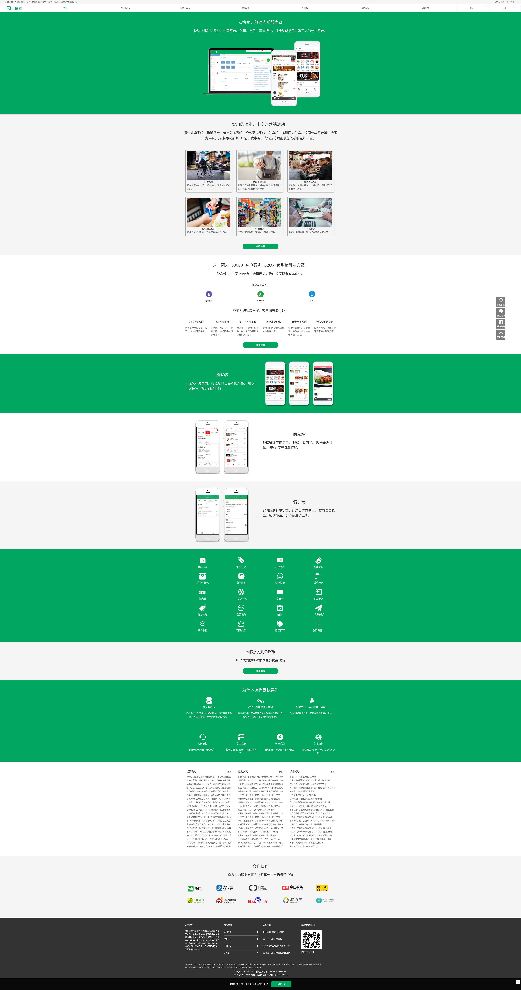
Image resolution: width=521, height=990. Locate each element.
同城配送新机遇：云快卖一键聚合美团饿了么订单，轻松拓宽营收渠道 (216, 813)
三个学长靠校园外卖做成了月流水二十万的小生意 (259, 795)
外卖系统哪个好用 (208, 964)
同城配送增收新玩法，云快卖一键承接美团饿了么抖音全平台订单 (214, 784)
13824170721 (261, 984)
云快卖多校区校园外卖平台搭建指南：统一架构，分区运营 (211, 842)
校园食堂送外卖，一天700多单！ (304, 795)
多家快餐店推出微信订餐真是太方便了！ (307, 842)
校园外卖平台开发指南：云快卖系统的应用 (308, 784)
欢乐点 (227, 953)
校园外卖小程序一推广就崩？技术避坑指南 (256, 809)
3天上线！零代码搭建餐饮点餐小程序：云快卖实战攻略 (210, 835)
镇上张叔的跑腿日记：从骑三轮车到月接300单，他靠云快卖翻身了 (266, 842)
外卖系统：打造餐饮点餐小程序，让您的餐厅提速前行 (312, 787)
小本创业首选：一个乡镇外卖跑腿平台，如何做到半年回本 (262, 846)
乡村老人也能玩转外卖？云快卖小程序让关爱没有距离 (261, 784)
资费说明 (305, 8)
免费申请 (260, 671)
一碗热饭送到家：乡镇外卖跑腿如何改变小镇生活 (259, 806)
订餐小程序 (256, 967)
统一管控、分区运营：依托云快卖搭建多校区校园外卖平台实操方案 (215, 787)
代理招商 (425, 8)
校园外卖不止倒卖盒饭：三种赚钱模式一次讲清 (258, 831)
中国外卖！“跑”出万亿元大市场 (303, 776)
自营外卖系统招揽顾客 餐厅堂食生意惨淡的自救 (310, 802)
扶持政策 (365, 8)
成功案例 (245, 8)
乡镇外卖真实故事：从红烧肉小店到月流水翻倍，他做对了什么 (264, 828)
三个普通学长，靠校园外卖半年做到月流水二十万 (259, 839)
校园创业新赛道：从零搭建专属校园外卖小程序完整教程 (210, 820)
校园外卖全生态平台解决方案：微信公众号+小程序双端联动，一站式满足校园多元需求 (223, 802)
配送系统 (263, 964)
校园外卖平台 (239, 964)
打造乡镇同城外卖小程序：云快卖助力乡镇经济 (310, 780)
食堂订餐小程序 (274, 964)
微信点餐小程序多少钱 (216, 967)
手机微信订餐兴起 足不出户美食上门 (305, 846)
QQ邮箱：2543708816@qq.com (277, 952)
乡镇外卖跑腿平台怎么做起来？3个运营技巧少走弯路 (260, 802)
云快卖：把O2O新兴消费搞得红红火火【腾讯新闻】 (312, 817)
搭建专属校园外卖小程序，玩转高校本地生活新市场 (208, 809)
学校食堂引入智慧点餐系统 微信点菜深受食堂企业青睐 (313, 809)
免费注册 (260, 246)
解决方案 (184, 8)
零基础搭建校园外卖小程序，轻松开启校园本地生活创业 (210, 795)
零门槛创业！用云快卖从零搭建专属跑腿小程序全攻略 (209, 828)
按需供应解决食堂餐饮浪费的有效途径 (306, 798)
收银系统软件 (232, 967)
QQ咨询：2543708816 (272, 938)
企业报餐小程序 (315, 964)
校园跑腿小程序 (301, 964)
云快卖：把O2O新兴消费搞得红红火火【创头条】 (311, 828)
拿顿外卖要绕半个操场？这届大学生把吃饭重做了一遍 (261, 791)
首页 (65, 8)
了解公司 (227, 946)
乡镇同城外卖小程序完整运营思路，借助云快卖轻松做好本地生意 (214, 780)
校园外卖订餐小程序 (225, 964)
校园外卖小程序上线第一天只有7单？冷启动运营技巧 (260, 787)
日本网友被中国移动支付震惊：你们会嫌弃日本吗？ (311, 839)
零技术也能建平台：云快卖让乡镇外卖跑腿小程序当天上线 (262, 820)
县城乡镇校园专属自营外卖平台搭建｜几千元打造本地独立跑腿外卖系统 (217, 798)
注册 (504, 8)
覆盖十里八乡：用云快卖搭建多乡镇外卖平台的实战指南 (210, 831)
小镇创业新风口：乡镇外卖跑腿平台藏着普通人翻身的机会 (262, 824)
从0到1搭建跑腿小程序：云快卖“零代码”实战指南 (207, 839)
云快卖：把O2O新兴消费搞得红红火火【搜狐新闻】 (312, 831)
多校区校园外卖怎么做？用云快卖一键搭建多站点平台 (209, 824)
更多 (229, 771)
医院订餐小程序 (288, 964)
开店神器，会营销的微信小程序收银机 (306, 824)
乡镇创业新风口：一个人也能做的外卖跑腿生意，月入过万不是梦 (265, 780)
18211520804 (247, 984)
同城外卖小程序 (252, 964)
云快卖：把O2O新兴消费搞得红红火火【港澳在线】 (312, 835)
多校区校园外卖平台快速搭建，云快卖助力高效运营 (208, 806)
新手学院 (510, 2)
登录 (472, 8)
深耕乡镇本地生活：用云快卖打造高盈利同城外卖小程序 (210, 817)
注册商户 (227, 939)
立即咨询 (281, 984)
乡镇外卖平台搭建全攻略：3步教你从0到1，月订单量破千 (262, 776)
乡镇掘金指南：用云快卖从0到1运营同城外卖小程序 (209, 846)
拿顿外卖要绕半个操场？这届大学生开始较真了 (258, 835)
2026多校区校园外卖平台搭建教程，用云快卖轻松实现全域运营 (213, 776)
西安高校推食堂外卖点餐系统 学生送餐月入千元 (310, 813)
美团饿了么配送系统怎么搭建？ (303, 791)
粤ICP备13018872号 (242, 974)
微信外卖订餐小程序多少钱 (195, 967)
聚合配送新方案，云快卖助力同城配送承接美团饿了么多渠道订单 (214, 791)
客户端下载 (499, 2)
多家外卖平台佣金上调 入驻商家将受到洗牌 (308, 806)
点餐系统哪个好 (245, 967)
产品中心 (124, 8)
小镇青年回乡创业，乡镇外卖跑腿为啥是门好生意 (259, 798)
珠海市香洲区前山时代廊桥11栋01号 (278, 945)
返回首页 (227, 932)
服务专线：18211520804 (273, 932)
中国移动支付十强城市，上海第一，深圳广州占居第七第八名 (315, 820)
